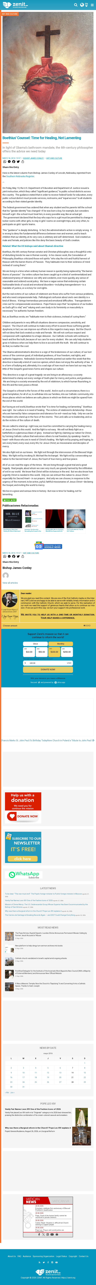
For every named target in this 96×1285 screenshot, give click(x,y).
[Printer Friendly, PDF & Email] (9, 500)
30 (11, 1087)
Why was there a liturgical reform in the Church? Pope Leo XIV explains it (33, 911)
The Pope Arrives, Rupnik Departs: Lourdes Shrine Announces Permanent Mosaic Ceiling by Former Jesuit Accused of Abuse (51, 934)
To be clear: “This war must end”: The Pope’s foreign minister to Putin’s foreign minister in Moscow (43, 894)
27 (60, 1082)
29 (85, 1082)
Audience (27, 1256)
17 (23, 1077)
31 (23, 1087)
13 (60, 1073)
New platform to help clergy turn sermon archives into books (39, 946)
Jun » (12, 1093)
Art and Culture (9, 14)
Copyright (73, 1256)
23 (11, 1082)
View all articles (10, 583)
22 (85, 1077)
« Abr (7, 1093)
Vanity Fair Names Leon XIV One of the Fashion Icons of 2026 (29, 900)
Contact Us (83, 1256)
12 (48, 1073)
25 (36, 1082)
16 (11, 1077)
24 (23, 1082)
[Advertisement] (48, 719)
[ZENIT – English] (27, 5)
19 (48, 1077)
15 (85, 1073)
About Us (12, 1256)
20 (60, 1077)
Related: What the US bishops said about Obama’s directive (32, 246)
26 (48, 1082)
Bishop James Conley (33, 158)
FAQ (19, 1256)
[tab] (35, 1200)
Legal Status (61, 1256)
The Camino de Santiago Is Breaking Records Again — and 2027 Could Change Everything (40, 915)
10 (23, 1073)
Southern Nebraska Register (20, 176)
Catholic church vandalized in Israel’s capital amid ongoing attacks (41, 958)
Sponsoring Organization (43, 1256)
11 (36, 1073)
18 (36, 1077)
